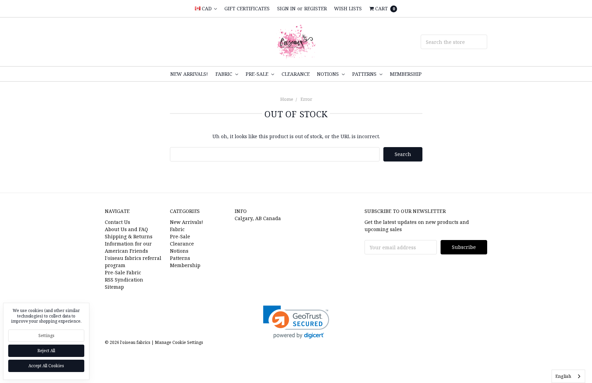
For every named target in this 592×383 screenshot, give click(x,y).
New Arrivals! (189, 74)
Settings (46, 335)
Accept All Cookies (46, 366)
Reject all (46, 351)
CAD (206, 8)
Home (286, 99)
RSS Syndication (124, 279)
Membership (406, 74)
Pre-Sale (258, 74)
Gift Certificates (247, 8)
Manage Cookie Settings (179, 342)
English (563, 376)
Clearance (296, 74)
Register (315, 8)
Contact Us (117, 222)
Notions (328, 74)
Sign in (286, 8)
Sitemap (114, 287)
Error (306, 99)
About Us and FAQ (126, 229)
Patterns (365, 74)
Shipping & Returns (128, 236)
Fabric (224, 74)
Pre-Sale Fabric (123, 272)
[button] (296, 322)
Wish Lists (348, 8)
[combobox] (568, 376)
